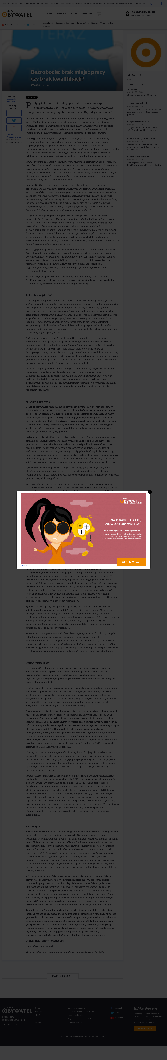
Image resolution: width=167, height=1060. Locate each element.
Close (150, 492)
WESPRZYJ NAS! (131, 562)
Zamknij (24, 565)
